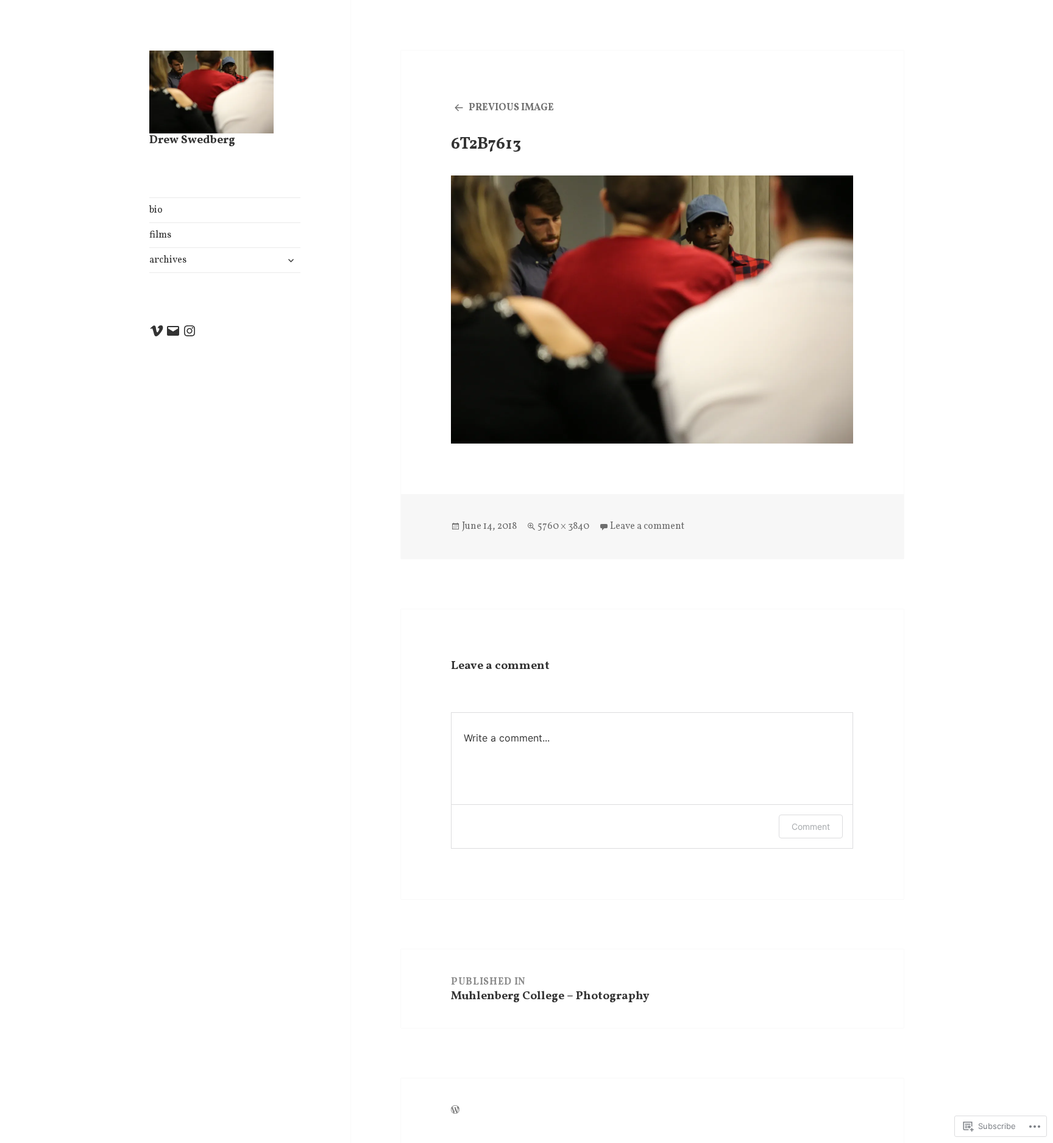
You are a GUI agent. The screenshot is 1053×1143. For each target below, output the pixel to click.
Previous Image (511, 108)
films (160, 235)
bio (156, 210)
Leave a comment (647, 526)
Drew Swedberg (192, 140)
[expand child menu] (290, 260)
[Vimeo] (156, 331)
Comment (811, 826)
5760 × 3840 (563, 526)
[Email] (173, 331)
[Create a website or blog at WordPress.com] (455, 1111)
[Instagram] (189, 331)
